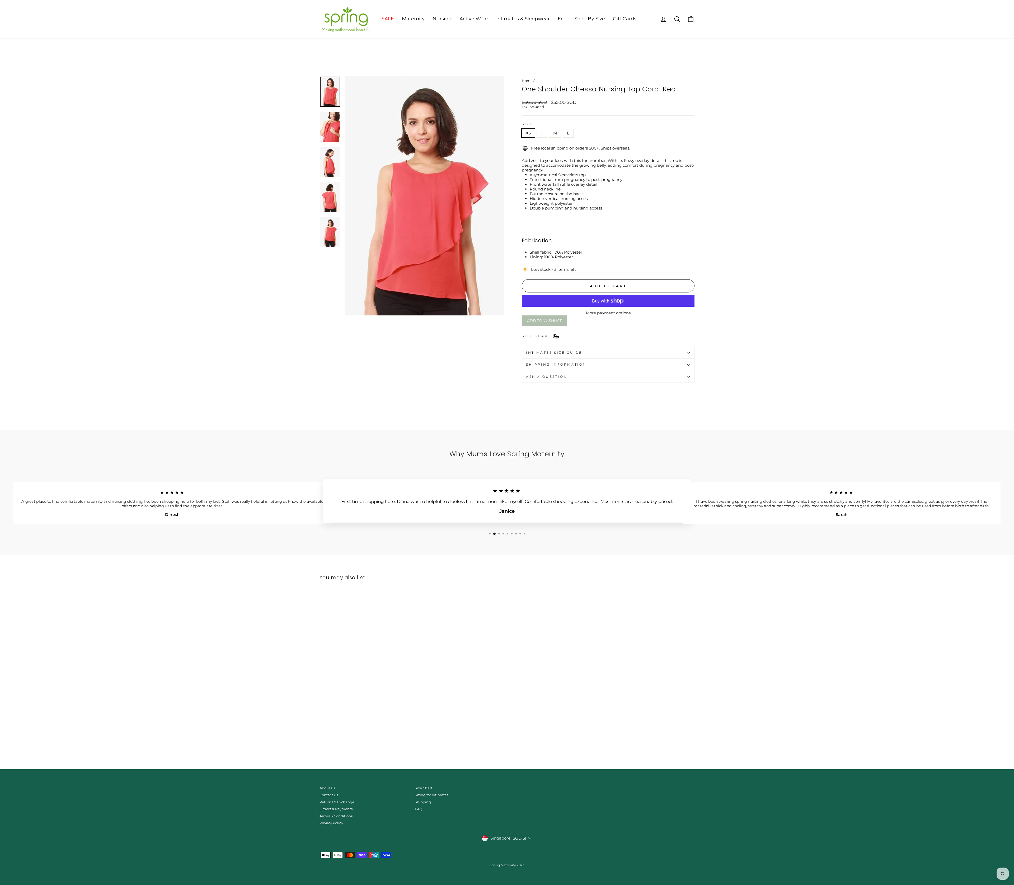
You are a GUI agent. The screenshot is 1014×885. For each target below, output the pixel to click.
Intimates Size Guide (554, 353)
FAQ (418, 809)
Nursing (442, 19)
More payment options (608, 313)
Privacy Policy (331, 823)
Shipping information (556, 364)
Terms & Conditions (336, 816)
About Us (327, 788)
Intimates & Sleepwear (523, 19)
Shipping (423, 802)
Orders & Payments (336, 809)
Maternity (413, 19)
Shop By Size (589, 19)
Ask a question (546, 377)
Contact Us (329, 795)
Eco (562, 19)
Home (527, 81)
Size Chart (423, 788)
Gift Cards (624, 19)
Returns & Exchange (337, 802)
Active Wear (473, 19)
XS (528, 133)
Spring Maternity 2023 (507, 865)
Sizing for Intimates (431, 795)
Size (527, 124)
